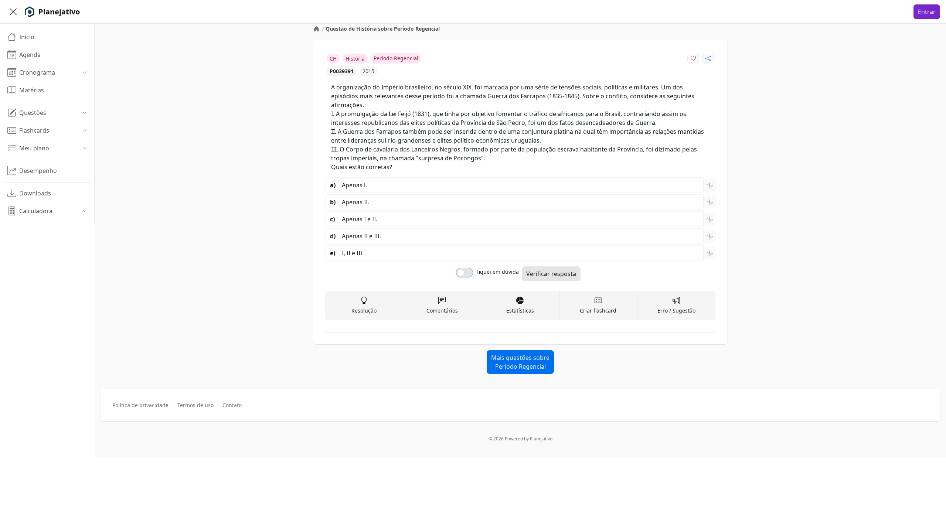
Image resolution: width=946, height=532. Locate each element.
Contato (232, 405)
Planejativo (541, 439)
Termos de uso (195, 405)
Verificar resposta (551, 274)
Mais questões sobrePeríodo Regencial (520, 362)
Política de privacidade (140, 405)
